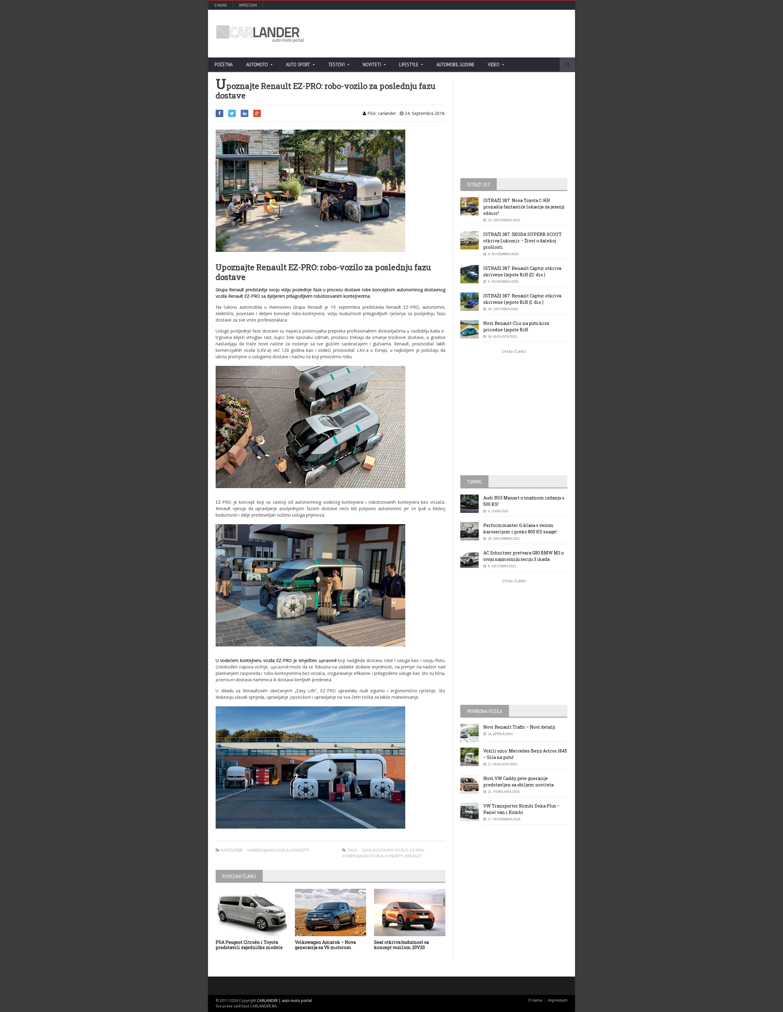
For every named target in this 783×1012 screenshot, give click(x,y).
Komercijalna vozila (268, 850)
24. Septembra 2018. (424, 113)
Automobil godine (455, 64)
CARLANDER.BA (263, 1006)
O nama (220, 5)
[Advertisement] (457, 33)
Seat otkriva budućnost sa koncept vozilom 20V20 (401, 944)
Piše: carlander (381, 113)
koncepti (394, 856)
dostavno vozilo (390, 850)
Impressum (248, 5)
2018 (366, 850)
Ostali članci (514, 351)
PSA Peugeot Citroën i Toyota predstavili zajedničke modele (249, 944)
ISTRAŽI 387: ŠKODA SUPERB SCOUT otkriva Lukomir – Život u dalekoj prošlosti (522, 240)
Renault (413, 856)
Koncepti (300, 850)
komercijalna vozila (362, 856)
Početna (224, 64)
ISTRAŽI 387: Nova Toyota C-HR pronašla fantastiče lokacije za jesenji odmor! (524, 206)
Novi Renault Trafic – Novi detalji (519, 727)
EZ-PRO (417, 850)
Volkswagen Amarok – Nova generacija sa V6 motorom (325, 944)
